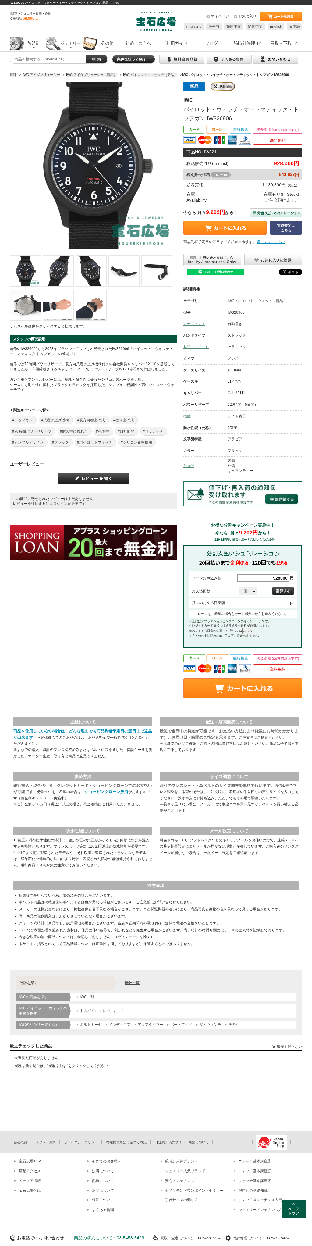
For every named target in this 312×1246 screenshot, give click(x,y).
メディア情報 (30, 1181)
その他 (233, 1025)
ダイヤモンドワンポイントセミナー (194, 1190)
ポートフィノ (181, 1025)
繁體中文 (233, 26)
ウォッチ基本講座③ (254, 1181)
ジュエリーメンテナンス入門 (262, 1210)
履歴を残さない (289, 1046)
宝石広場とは (30, 1190)
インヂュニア (120, 1025)
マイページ (220, 16)
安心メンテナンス (179, 1181)
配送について (103, 1181)
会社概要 (20, 1142)
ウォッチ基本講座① (254, 1161)
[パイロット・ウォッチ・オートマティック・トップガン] (25, 271)
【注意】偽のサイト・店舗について (182, 1142)
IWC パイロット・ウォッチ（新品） (257, 301)
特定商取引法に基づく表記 (126, 1142)
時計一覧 (132, 983)
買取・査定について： (178, 1238)
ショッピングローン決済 (106, 791)
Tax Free (220, 174)
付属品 (188, 466)
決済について (103, 1171)
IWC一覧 (87, 997)
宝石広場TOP (30, 1161)
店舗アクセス (30, 1171)
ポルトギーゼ (91, 1025)
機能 (187, 416)
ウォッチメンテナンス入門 (260, 1200)
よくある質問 (103, 1210)
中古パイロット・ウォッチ (102, 1011)
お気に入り (247, 16)
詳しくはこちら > (271, 242)
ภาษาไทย (193, 26)
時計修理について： (249, 1238)
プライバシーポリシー (81, 1142)
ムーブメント (194, 324)
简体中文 (255, 26)
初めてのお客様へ (106, 1161)
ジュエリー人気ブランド (185, 1171)
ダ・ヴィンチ (210, 1025)
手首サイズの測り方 (181, 1200)
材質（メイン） (196, 347)
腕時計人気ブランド (181, 1161)
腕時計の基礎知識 (253, 1190)
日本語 (294, 26)
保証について (103, 1200)
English (276, 26)
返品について (103, 1190)
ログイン (60, 504)
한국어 (213, 26)
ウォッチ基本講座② (254, 1171)
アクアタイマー (150, 1025)
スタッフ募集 (46, 1142)
